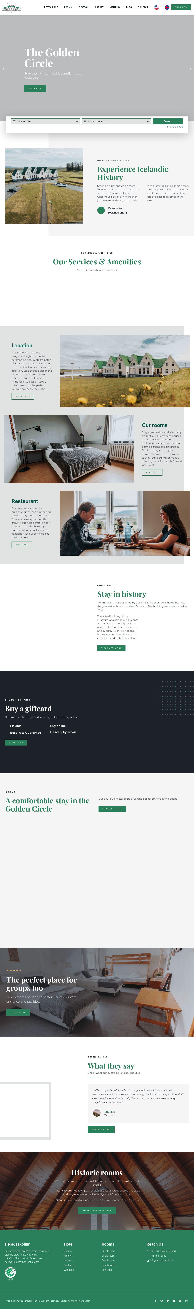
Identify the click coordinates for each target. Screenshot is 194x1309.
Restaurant (51, 7)
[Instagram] (186, 1301)
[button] (3, 69)
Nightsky (115, 7)
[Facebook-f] (155, 1301)
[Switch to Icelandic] (167, 7)
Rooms (68, 7)
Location (83, 7)
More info (22, 396)
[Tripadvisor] (161, 1301)
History (99, 7)
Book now (35, 88)
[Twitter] (168, 1301)
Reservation (115, 208)
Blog (129, 7)
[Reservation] (101, 210)
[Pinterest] (180, 1301)
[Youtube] (174, 1301)
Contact (143, 7)
